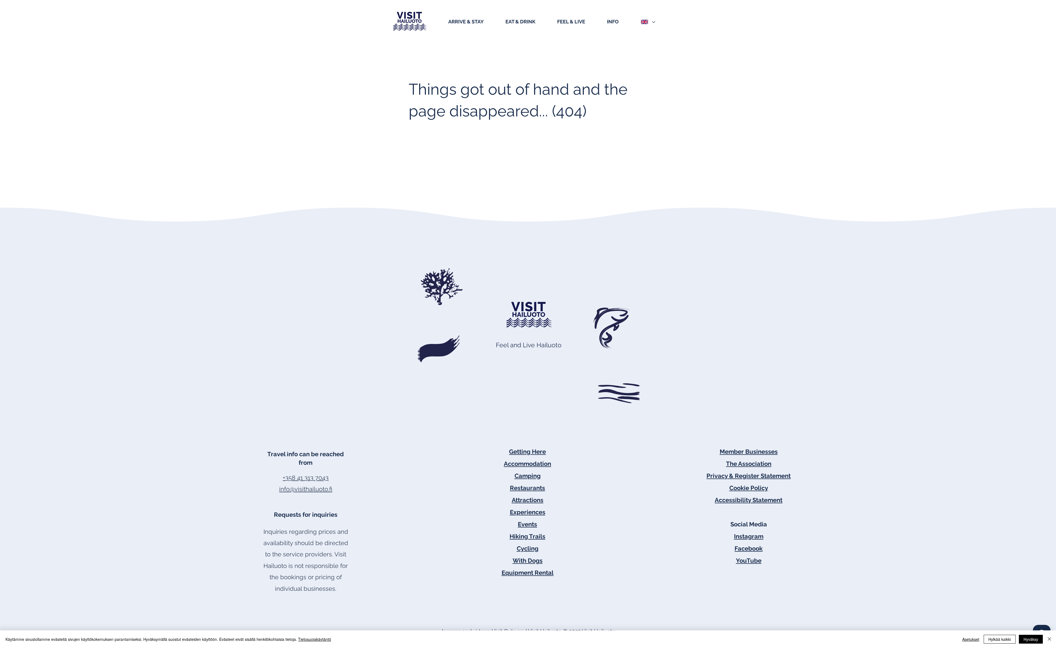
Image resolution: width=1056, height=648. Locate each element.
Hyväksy (1031, 639)
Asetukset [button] (970, 639)
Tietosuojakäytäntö (314, 639)
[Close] (1049, 639)
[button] (474, 21)
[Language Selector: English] (648, 21)
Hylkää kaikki (999, 639)
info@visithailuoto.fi (305, 489)
